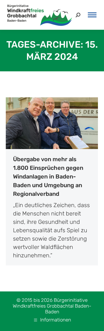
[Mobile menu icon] (92, 15)
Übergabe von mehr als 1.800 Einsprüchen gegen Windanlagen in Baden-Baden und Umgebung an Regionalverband (48, 176)
